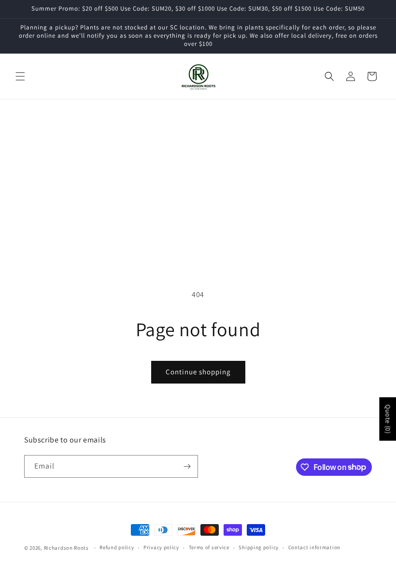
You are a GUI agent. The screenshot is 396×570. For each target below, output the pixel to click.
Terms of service (209, 547)
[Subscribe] (187, 466)
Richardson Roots (66, 547)
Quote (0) (387, 418)
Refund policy (116, 547)
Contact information (314, 547)
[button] (20, 76)
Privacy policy (161, 547)
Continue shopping (198, 371)
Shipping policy (259, 547)
